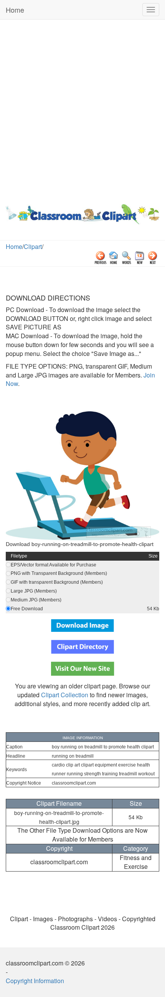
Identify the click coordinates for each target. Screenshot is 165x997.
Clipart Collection (64, 694)
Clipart (33, 246)
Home (15, 10)
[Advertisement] (82, 110)
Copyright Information (35, 980)
